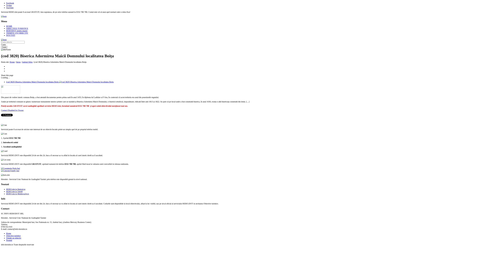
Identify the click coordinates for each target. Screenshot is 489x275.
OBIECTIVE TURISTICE (17, 28)
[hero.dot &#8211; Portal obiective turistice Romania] (4, 16)
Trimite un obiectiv (13, 238)
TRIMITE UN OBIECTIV (17, 33)
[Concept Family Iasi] (10, 171)
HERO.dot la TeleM (14, 191)
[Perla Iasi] (10, 168)
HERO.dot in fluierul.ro (15, 189)
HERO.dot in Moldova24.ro (17, 194)
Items (18, 62)
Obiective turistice (13, 236)
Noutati (9, 240)
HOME (9, 26)
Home (12, 62)
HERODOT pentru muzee (17, 31)
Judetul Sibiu (27, 62)
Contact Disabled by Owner (12, 110)
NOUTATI (10, 35)
